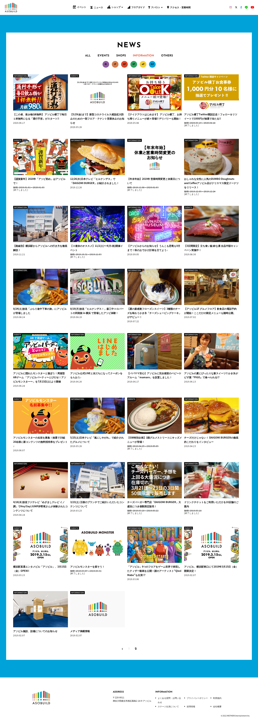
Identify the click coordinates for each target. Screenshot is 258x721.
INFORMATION (143, 55)
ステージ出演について (168, 706)
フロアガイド (138, 7)
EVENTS (103, 55)
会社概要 (217, 706)
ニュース (98, 8)
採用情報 (191, 706)
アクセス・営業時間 (180, 8)
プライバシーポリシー (197, 698)
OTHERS (167, 55)
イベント (81, 7)
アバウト (155, 8)
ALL (88, 55)
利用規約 (217, 698)
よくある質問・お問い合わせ (169, 700)
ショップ (116, 7)
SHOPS (121, 55)
